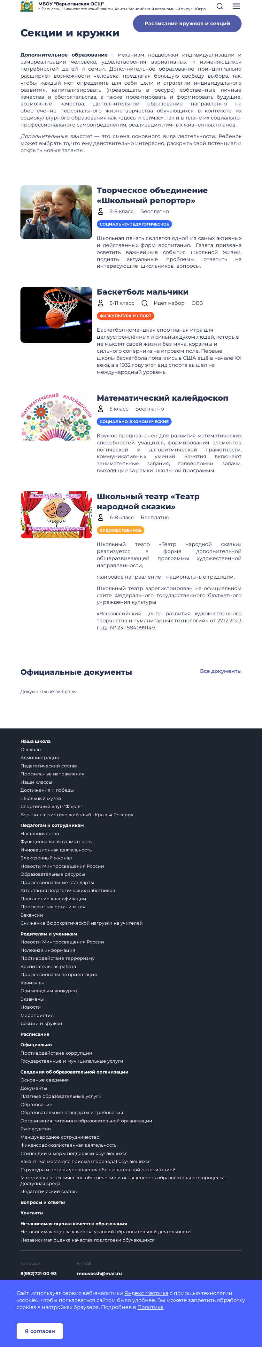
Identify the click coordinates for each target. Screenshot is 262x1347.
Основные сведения (44, 1080)
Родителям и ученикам (48, 934)
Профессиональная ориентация (58, 974)
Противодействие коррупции (56, 1053)
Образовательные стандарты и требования (71, 1112)
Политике (150, 1307)
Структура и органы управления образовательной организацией (98, 1170)
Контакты (31, 1213)
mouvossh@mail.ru (99, 1273)
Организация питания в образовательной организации (86, 1121)
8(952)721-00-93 (38, 1273)
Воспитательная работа (48, 966)
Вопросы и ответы (42, 1202)
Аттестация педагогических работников (67, 890)
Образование (36, 1104)
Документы (33, 1088)
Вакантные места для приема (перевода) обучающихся (85, 1161)
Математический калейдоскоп (162, 398)
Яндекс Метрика (146, 1293)
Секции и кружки (41, 1023)
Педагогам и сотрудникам (52, 825)
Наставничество (39, 833)
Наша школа (35, 741)
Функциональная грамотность (56, 841)
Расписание (35, 1034)
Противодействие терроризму (57, 958)
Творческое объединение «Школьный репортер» (152, 195)
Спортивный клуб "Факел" (51, 806)
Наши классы (36, 782)
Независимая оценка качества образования (73, 1224)
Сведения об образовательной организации (74, 1072)
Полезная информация (47, 950)
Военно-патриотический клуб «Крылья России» (76, 815)
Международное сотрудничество (59, 1137)
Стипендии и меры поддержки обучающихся (73, 1153)
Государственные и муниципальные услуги (71, 1061)
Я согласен (40, 1331)
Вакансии (31, 915)
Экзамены (32, 999)
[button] (220, 6)
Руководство (35, 1129)
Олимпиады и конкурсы (48, 991)
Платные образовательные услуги (61, 1096)
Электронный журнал (46, 858)
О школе (30, 749)
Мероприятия (36, 1015)
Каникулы (32, 983)
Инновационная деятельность (56, 850)
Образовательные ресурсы (52, 874)
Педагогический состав (48, 766)
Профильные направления (52, 774)
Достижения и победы (47, 790)
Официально (36, 1045)
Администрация (39, 757)
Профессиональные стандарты (57, 882)
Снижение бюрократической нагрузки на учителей (81, 923)
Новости (30, 1007)
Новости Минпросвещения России (62, 866)
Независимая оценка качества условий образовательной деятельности (105, 1232)
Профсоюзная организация (52, 907)
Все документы (221, 671)
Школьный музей (40, 798)
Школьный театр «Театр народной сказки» (148, 501)
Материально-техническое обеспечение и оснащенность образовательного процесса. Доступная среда (123, 1180)
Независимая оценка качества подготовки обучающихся (87, 1240)
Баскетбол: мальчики (143, 291)
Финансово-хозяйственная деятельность (68, 1145)
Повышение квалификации (53, 899)
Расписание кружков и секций (187, 23)
